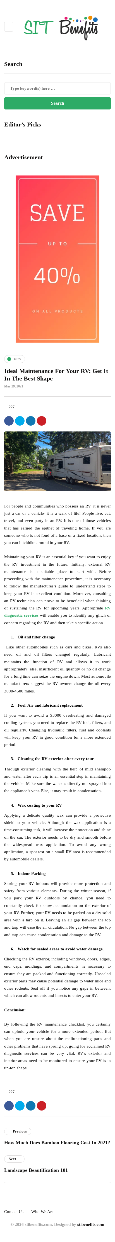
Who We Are (42, 1211)
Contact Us (13, 1211)
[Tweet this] (20, 421)
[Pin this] (41, 421)
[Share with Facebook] (9, 421)
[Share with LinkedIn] (30, 421)
